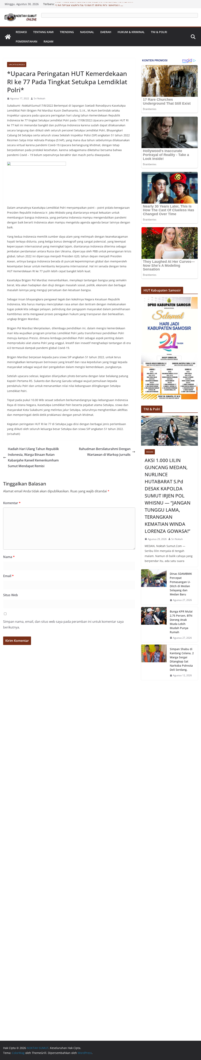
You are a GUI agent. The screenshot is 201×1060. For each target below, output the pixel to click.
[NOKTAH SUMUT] (8, 37)
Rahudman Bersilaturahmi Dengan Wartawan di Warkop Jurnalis (105, 452)
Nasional (87, 32)
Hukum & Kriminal (131, 32)
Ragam (48, 41)
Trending (67, 32)
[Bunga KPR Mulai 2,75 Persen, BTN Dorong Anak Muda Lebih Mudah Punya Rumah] (154, 624)
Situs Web (10, 595)
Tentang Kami (43, 32)
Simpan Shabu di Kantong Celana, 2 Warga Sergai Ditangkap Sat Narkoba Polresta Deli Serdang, (182, 659)
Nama (9, 557)
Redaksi (21, 32)
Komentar (12, 503)
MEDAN (149, 451)
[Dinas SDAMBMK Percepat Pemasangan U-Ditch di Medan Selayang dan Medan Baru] (154, 587)
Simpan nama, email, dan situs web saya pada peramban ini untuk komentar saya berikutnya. (63, 624)
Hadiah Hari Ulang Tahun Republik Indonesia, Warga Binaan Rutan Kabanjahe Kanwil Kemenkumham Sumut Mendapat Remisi (33, 457)
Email (8, 576)
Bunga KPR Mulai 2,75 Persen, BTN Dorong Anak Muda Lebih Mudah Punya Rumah (181, 622)
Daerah (105, 32)
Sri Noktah (39, 98)
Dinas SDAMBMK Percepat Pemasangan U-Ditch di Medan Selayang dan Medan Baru (181, 584)
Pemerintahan (26, 41)
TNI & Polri (159, 32)
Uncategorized (17, 64)
